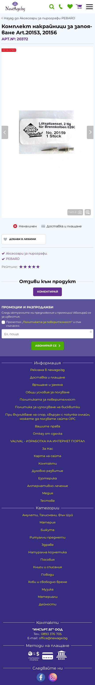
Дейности (47, 604)
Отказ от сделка (47, 434)
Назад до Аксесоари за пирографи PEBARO (39, 18)
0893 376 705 (51, 634)
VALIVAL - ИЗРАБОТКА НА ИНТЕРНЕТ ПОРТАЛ (47, 441)
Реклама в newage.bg (47, 370)
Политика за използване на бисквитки (47, 407)
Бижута (47, 530)
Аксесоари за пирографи (26, 253)
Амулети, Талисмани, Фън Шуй (47, 515)
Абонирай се (46, 345)
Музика (47, 589)
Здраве (48, 545)
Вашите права (47, 426)
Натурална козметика (47, 552)
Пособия (47, 560)
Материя (47, 522)
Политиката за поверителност (47, 322)
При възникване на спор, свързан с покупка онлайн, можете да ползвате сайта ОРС (47, 417)
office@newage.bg (53, 638)
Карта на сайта (47, 456)
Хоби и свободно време (47, 582)
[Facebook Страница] (40, 677)
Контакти (47, 463)
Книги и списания (47, 567)
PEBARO (13, 259)
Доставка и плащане (47, 377)
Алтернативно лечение (47, 486)
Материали (47, 597)
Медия (47, 493)
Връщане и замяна (47, 385)
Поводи (47, 575)
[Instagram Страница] (52, 677)
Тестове (47, 501)
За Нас (47, 449)
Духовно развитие (47, 471)
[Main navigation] (89, 7)
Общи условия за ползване (48, 392)
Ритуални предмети (47, 537)
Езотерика (47, 478)
